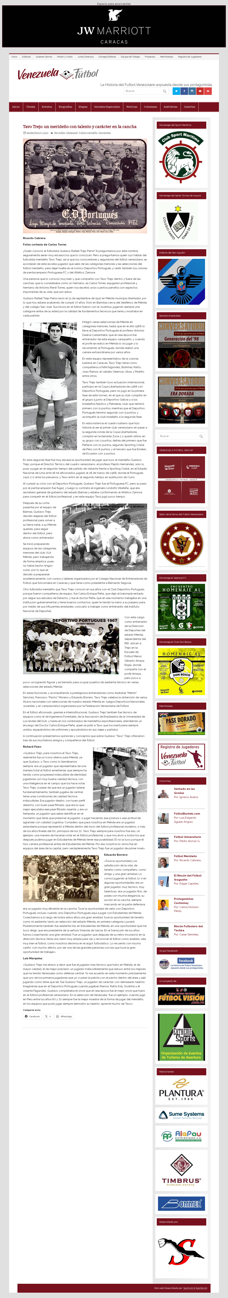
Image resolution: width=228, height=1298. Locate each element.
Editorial (26, 56)
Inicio (14, 56)
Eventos (47, 106)
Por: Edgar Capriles (186, 883)
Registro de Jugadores (190, 56)
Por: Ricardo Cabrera (187, 860)
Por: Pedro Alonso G (187, 841)
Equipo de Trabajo (130, 56)
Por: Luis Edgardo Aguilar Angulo (187, 817)
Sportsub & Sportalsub (195, 1288)
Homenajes (105, 132)
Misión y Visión (65, 56)
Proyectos (150, 56)
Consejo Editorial (107, 56)
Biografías (65, 106)
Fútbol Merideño (185, 856)
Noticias (131, 106)
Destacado (72, 132)
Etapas (83, 106)
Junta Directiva (86, 56)
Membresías (166, 56)
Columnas (150, 106)
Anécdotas (170, 106)
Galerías (189, 106)
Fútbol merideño (88, 132)
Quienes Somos (44, 56)
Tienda (30, 106)
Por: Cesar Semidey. (186, 934)
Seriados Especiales (107, 106)
